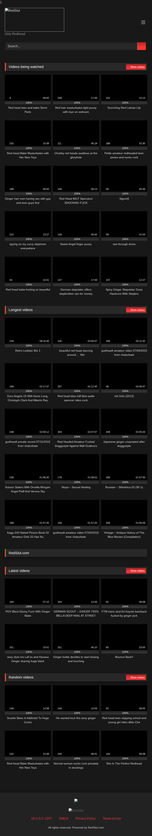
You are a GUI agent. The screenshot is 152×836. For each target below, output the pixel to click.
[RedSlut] (76, 20)
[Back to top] (140, 825)
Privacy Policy (86, 818)
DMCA (63, 818)
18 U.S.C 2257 (41, 818)
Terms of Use (112, 818)
